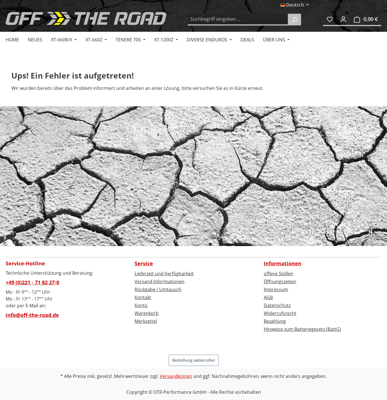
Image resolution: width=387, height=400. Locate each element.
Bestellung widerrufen (193, 360)
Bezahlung (275, 321)
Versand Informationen (159, 281)
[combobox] (238, 20)
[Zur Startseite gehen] (86, 18)
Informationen (282, 263)
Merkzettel (146, 321)
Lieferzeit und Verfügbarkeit (164, 273)
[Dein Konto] (343, 19)
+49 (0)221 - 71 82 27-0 (32, 282)
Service (144, 263)
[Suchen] (294, 20)
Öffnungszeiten (280, 281)
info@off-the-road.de (32, 315)
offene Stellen (278, 273)
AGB (268, 297)
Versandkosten (176, 376)
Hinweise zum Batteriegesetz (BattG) (302, 329)
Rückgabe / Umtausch (158, 289)
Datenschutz (277, 305)
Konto (141, 305)
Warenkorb (147, 313)
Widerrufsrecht (280, 313)
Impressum (276, 289)
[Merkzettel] (330, 19)
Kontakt (143, 297)
